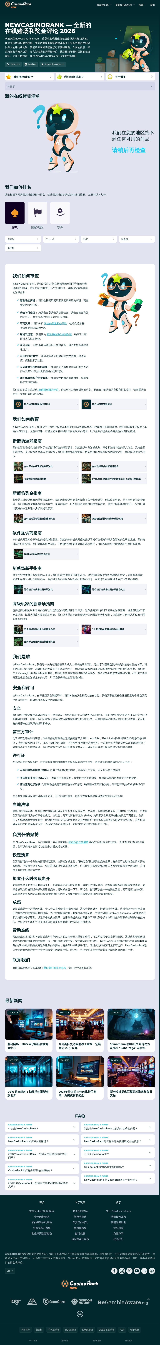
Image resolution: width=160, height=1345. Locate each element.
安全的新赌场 (41, 1221)
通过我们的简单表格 (54, 967)
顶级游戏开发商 (79, 1243)
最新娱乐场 (103, 4)
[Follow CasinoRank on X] (128, 1275)
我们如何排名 (117, 1226)
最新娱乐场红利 (123, 4)
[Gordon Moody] (81, 1306)
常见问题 (118, 1232)
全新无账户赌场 (41, 1232)
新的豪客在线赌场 (41, 1226)
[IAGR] (15, 1306)
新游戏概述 (79, 1221)
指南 (141, 4)
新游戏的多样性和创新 (59, 334)
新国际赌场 (79, 1232)
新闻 (152, 4)
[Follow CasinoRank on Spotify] (143, 1275)
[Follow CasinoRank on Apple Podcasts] (151, 1275)
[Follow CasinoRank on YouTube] (135, 1275)
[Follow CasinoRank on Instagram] (121, 1275)
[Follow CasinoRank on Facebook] (113, 1275)
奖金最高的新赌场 (41, 1237)
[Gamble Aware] (123, 1306)
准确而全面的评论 (48, 389)
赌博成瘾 (80, 1237)
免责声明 (118, 1237)
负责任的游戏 (79, 1226)
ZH (8, 1275)
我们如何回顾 (117, 1221)
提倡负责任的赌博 (78, 842)
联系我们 (118, 1243)
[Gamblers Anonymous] (32, 1306)
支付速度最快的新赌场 (41, 1215)
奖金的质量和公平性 (55, 323)
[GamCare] (54, 1306)
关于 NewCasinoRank (117, 1215)
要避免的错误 (79, 1215)
